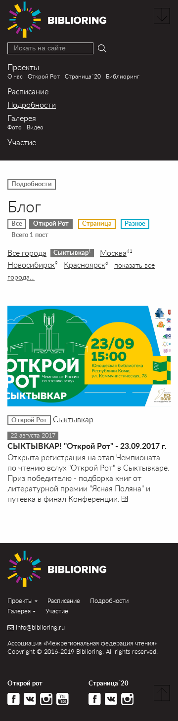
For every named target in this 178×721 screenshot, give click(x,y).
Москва (116, 253)
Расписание (27, 91)
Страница (97, 224)
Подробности (31, 104)
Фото (14, 127)
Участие (21, 142)
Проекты (23, 67)
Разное (135, 224)
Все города (26, 253)
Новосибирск (32, 265)
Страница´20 (83, 76)
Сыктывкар (72, 252)
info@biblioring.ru (40, 627)
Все (16, 224)
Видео (35, 127)
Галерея (21, 118)
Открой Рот (44, 76)
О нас (15, 76)
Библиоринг (122, 76)
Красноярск (86, 265)
